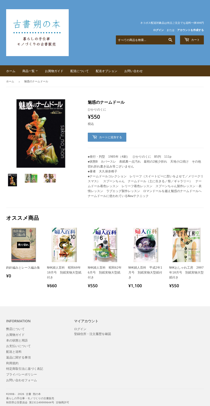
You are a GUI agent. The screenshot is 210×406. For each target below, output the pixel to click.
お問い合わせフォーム (21, 380)
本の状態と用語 (17, 340)
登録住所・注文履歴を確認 (92, 334)
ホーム (10, 71)
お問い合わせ (133, 71)
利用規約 (12, 363)
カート (195, 40)
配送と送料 (14, 352)
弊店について (15, 329)
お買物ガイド (54, 71)
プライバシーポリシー (21, 374)
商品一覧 (28, 71)
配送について (79, 71)
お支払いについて (18, 346)
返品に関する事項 (18, 357)
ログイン (158, 30)
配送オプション (106, 71)
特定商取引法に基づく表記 (24, 369)
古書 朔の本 (33, 394)
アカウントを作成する (190, 30)
